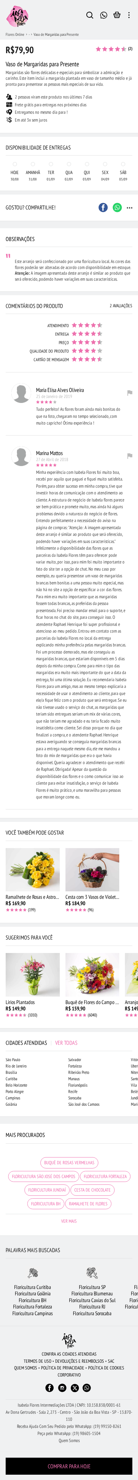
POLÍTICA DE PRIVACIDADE (62, 1368)
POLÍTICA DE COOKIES (106, 1368)
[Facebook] (49, 1391)
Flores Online (15, 34)
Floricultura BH (32, 1300)
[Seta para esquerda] (7, 133)
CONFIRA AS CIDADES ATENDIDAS (69, 1354)
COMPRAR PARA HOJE (69, 1466)
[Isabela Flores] (69, 1341)
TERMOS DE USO (37, 1361)
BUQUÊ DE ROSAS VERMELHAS (69, 1163)
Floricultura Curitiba (32, 1287)
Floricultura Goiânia (33, 1293)
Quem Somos (69, 1440)
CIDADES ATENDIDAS (41, 1042)
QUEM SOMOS (25, 1368)
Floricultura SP (92, 1287)
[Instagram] (62, 1391)
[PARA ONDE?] (90, 16)
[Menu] (129, 16)
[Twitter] (75, 1388)
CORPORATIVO (69, 1375)
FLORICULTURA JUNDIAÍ (47, 1190)
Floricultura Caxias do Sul (92, 1300)
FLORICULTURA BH (46, 1204)
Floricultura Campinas (32, 1313)
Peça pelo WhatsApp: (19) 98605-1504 (69, 1433)
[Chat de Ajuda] (103, 14)
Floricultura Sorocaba (92, 1313)
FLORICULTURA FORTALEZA (105, 1176)
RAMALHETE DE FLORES (88, 1204)
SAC (111, 1361)
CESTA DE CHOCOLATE (92, 1190)
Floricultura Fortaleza (32, 1306)
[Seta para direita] (131, 133)
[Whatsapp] (86, 1391)
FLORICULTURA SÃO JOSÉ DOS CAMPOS (43, 1176)
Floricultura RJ (92, 1306)
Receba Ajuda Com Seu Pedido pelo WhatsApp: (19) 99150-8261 (69, 1426)
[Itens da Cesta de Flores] (117, 16)
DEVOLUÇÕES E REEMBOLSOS (79, 1361)
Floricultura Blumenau (92, 1293)
